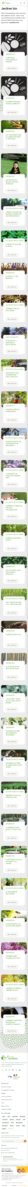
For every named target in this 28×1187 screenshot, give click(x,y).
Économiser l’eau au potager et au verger (14, 861)
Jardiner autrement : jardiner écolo (14, 989)
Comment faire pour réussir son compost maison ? (14, 1022)
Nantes (12, 1119)
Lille (24, 1119)
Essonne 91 (10, 1128)
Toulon (18, 1125)
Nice (12, 1122)
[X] (16, 1070)
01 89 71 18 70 (6, 1150)
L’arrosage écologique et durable (12, 59)
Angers (4, 1128)
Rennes (18, 1119)
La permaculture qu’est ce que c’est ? (13, 829)
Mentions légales (5, 1166)
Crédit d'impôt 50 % (6, 1099)
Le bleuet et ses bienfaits (12, 277)
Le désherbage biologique (11, 893)
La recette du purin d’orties (13, 245)
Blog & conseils (5, 1106)
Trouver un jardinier (6, 1096)
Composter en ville (13, 635)
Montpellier (19, 1122)
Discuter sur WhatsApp (9, 1152)
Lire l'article (12, 68)
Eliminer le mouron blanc (13, 539)
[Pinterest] (19, 1070)
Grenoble (5, 1125)
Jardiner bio (10, 54)
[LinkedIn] (9, 1070)
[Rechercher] (20, 2)
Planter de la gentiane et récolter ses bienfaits (11, 342)
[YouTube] (13, 1070)
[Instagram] (6, 1070)
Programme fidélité (6, 1109)
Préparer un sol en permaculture (13, 796)
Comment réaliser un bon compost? (13, 103)
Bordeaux (23, 1116)
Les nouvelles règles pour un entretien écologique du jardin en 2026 (12, 181)
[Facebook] (2, 1070)
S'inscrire (25, 1141)
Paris (3, 1116)
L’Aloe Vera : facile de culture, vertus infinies (13, 700)
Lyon (8, 1116)
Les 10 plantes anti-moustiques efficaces (13, 572)
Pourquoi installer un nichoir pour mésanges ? (13, 443)
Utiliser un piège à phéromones (13, 410)
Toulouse (4, 1119)
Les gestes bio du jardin (14, 208)
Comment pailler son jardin (12, 310)
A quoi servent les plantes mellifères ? (14, 925)
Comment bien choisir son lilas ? (13, 957)
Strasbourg (5, 1122)
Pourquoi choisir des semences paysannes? (13, 733)
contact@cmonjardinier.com (10, 1148)
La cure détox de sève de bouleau (12, 668)
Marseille (15, 1116)
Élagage (3, 1093)
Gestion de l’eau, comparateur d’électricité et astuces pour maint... (12, 374)
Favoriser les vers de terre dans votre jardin (14, 765)
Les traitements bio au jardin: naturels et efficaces (13, 136)
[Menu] (24, 2)
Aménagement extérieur (7, 1090)
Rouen (12, 1125)
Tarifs (2, 1103)
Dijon (23, 1125)
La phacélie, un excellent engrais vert (13, 475)
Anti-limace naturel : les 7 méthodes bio (14, 603)
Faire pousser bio (12, 337)
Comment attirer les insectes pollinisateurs (14, 507)
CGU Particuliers (14, 1166)
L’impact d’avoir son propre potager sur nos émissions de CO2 (14, 214)
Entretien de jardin (6, 1087)
